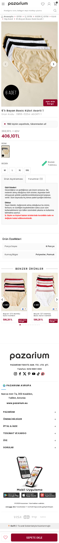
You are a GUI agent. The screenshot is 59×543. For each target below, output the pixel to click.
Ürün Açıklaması (13, 178)
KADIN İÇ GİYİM (41, 16)
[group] (29, 64)
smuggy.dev (11, 507)
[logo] (18, 4)
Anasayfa (8, 16)
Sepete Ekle (34, 538)
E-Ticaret (20, 526)
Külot (53, 16)
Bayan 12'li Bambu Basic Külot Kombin (42, 315)
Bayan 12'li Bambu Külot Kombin (11, 315)
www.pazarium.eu (17, 403)
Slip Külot (8, 19)
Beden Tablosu (52, 163)
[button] (5, 64)
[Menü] (3, 4)
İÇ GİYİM (28, 16)
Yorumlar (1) (35, 178)
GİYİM (19, 16)
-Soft (12, 526)
